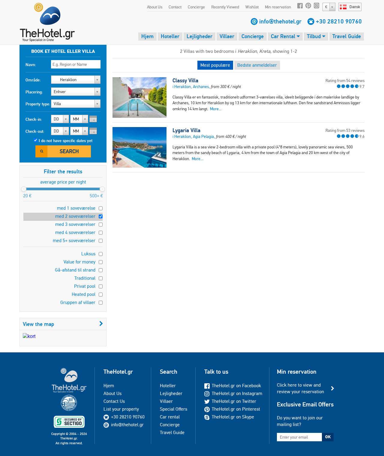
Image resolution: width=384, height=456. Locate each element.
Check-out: (35, 131)
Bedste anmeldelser (257, 65)
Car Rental (284, 36)
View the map (38, 324)
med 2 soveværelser (75, 216)
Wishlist (252, 7)
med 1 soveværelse (76, 208)
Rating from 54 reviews (345, 80)
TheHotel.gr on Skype (233, 417)
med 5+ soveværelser (74, 240)
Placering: (34, 92)
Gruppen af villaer (77, 302)
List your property (121, 409)
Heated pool (83, 294)
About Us (154, 7)
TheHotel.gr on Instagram (237, 393)
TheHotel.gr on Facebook (236, 385)
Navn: (31, 64)
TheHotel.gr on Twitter (234, 401)
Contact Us (114, 401)
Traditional (84, 278)
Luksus (88, 254)
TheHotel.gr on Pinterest (236, 409)
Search (69, 151)
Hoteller (170, 36)
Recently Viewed (225, 7)
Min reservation (278, 7)
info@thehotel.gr (280, 21)
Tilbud (314, 36)
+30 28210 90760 (339, 21)
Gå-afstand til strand (75, 270)
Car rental (170, 417)
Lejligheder (199, 36)
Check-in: (34, 119)
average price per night (63, 182)
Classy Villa (185, 80)
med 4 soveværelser (75, 232)
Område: (33, 80)
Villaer (227, 36)
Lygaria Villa (186, 130)
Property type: (38, 104)
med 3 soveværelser (75, 224)
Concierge (196, 7)
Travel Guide (346, 36)
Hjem (147, 36)
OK (328, 436)
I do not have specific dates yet (65, 140)
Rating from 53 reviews (345, 130)
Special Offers (173, 409)
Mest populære (215, 65)
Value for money (79, 262)
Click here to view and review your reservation (300, 388)
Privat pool (84, 286)
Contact (175, 7)
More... (215, 108)
